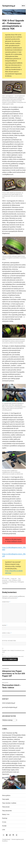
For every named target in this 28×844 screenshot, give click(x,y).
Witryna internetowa (9, 640)
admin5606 (6, 578)
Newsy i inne (5, 814)
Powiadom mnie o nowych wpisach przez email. (13, 656)
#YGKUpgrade (20, 582)
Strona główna (6, 795)
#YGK (10, 580)
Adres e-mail (6, 633)
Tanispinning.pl (8, 5)
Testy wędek (5, 799)
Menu (23, 5)
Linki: (3, 829)
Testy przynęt (5, 807)
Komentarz (6, 602)
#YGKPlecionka (13, 582)
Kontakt (4, 826)
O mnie (4, 822)
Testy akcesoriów (7, 810)
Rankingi (4, 818)
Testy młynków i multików (9, 803)
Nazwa (4, 625)
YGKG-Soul (4, 583)
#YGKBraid (14, 580)
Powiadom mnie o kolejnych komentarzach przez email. (13, 651)
